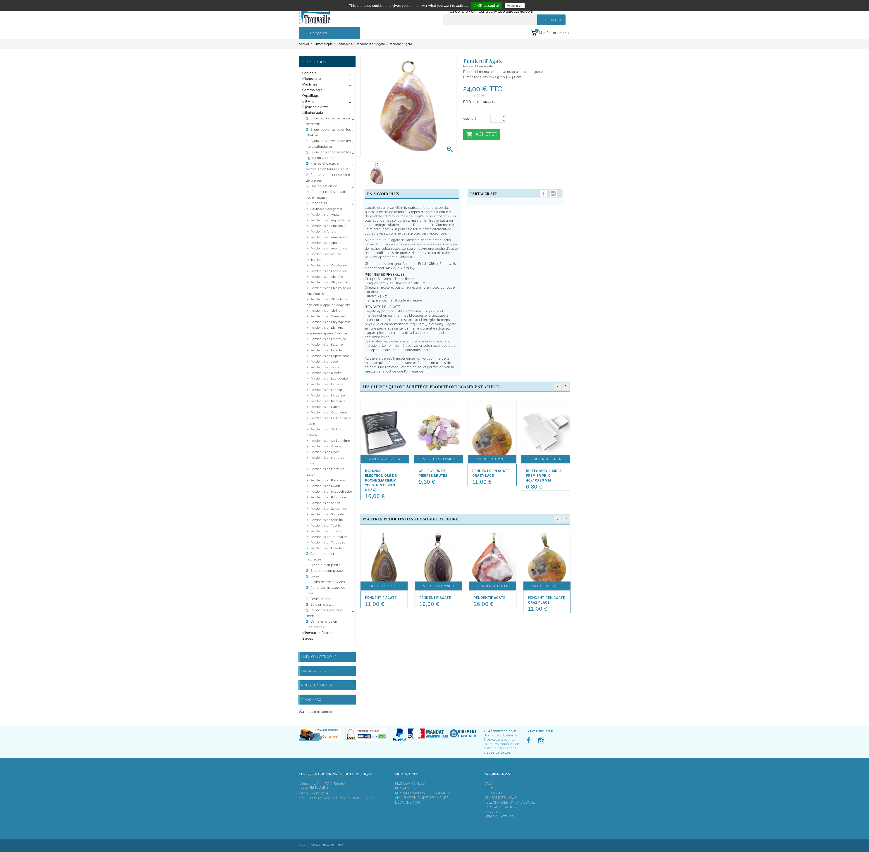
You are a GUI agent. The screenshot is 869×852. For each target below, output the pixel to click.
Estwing (308, 101)
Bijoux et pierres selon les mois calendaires (328, 143)
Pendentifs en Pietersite (327, 480)
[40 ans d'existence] (315, 711)
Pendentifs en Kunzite (326, 373)
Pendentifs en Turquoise (328, 542)
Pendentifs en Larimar (326, 390)
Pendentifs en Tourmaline (328, 537)
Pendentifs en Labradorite (329, 378)
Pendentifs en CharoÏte (326, 276)
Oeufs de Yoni (321, 599)
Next (565, 518)
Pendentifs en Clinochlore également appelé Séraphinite (329, 302)
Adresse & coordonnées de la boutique (335, 774)
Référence (471, 102)
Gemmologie (312, 90)
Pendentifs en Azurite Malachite (324, 256)
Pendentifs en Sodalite (326, 520)
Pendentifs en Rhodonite (328, 497)
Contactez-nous (500, 807)
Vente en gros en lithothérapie (321, 624)
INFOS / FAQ (311, 699)
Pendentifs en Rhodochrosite (331, 491)
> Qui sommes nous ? (501, 731)
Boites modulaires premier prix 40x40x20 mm (544, 475)
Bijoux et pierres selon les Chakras (328, 132)
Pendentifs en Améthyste (328, 237)
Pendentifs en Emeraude (328, 339)
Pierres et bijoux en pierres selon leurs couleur (327, 166)
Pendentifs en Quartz (325, 486)
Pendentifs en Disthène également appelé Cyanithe (327, 330)
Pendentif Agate (381, 598)
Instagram (553, 193)
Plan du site (496, 812)
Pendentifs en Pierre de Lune (325, 460)
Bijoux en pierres (315, 107)
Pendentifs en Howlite (326, 350)
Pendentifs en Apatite (326, 242)
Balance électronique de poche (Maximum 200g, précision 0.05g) (381, 480)
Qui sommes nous (500, 798)
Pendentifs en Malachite (327, 395)
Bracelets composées (327, 570)
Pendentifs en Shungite (327, 514)
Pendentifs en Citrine (325, 310)
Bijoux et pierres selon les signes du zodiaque (328, 155)
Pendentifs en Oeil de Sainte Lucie (329, 420)
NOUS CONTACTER (316, 685)
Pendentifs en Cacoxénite (328, 271)
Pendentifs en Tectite (325, 525)
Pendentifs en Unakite (326, 548)
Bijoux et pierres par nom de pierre (328, 121)
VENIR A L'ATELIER (499, 817)
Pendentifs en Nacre (325, 406)
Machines (309, 84)
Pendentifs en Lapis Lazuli (329, 384)
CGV (488, 783)
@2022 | (305, 845)
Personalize (514, 5)
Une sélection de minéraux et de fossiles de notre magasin (326, 191)
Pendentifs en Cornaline (327, 316)
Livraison (493, 793)
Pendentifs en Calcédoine (329, 265)
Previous (557, 518)
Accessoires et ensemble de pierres (328, 177)
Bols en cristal (321, 604)
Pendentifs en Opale (325, 452)
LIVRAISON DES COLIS (319, 657)
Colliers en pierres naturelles (322, 556)
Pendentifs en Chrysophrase (330, 322)
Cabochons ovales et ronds (324, 613)
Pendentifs (318, 203)
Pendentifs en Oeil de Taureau (324, 432)
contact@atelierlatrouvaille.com (506, 11)
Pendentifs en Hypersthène (330, 356)
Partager (543, 193)
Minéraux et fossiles (317, 633)
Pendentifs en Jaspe (325, 367)
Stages (307, 638)
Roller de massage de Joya (325, 590)
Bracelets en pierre (325, 565)
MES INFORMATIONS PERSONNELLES (424, 793)
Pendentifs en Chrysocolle (329, 282)
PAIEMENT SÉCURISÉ (318, 671)
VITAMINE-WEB (322, 845)
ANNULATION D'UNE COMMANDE (422, 798)
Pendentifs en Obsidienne (329, 412)
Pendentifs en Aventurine (328, 248)
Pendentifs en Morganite (328, 401)
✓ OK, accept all (486, 5)
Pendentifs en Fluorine (326, 344)
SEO (340, 845)
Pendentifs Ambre (323, 231)
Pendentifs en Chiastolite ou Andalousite (329, 290)
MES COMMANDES (410, 783)
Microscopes (312, 79)
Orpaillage (310, 95)
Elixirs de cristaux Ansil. (328, 582)
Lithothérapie (312, 112)
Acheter (481, 134)
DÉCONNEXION (407, 802)
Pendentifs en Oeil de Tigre (330, 440)
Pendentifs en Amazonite (328, 226)
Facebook (530, 741)
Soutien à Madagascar (326, 209)
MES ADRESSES (407, 788)
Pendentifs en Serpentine (328, 508)
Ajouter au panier (384, 459)
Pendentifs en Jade (324, 361)
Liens (489, 788)
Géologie (309, 73)
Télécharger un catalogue (510, 802)
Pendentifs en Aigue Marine (330, 220)
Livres (315, 576)
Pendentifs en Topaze (326, 531)
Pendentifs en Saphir (325, 503)
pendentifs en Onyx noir (327, 446)
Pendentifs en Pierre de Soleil (325, 471)
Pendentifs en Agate (325, 214)
